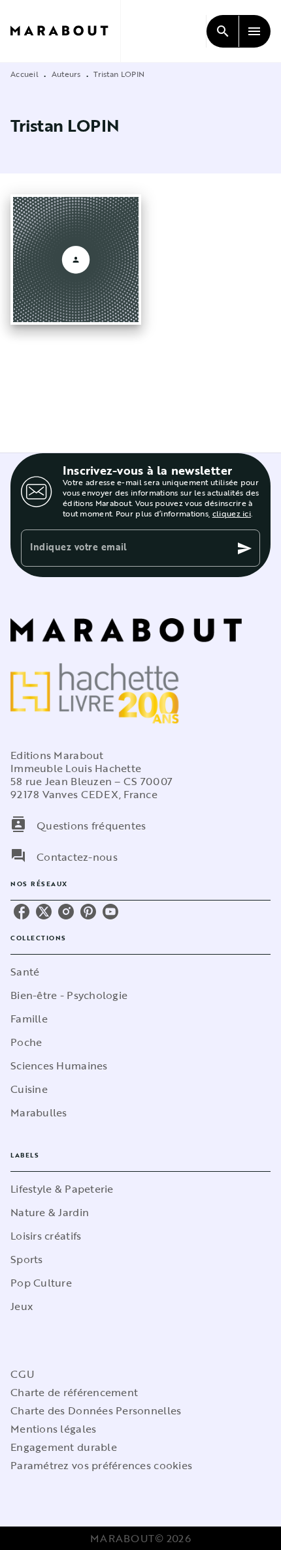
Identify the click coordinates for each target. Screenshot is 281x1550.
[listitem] (21, 912)
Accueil (24, 74)
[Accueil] (65, 31)
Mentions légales (53, 1429)
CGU (22, 1374)
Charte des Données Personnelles (95, 1410)
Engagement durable (63, 1447)
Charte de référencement (74, 1392)
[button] (140, 971)
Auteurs (66, 74)
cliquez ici (231, 513)
